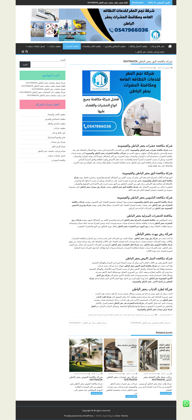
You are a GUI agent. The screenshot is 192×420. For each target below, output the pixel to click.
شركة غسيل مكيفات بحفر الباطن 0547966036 (45, 82)
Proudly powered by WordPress (78, 415)
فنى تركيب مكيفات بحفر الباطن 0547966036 (46, 95)
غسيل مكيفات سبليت (36, 46)
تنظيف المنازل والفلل (138, 46)
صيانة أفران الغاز (58, 146)
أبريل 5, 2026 (130, 374)
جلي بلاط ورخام (157, 46)
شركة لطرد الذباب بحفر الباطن (124, 315)
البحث (62, 59)
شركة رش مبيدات (58, 142)
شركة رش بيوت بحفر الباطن (145, 315)
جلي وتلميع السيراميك (56, 137)
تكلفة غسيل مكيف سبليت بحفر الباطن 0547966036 (43, 86)
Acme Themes (121, 415)
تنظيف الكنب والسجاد (92, 46)
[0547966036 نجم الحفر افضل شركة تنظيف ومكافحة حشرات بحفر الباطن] (169, 46)
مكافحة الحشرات (72, 46)
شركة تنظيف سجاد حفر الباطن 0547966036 (87, 322)
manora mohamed (147, 68)
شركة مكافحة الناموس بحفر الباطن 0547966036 (150, 322)
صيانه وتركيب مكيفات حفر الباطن (150, 52)
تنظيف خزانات (55, 46)
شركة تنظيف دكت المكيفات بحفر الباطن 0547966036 (42, 92)
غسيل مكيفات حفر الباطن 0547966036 (112, 2)
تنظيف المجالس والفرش (115, 46)
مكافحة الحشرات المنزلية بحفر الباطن (100, 315)
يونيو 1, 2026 (165, 374)
